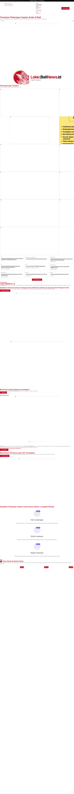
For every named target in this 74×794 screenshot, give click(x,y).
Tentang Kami (38, 5)
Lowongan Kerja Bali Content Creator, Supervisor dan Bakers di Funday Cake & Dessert (61, 259)
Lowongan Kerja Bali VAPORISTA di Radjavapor (35, 266)
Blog (37, 6)
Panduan (21, 567)
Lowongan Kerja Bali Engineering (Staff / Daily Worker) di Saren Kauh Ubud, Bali (10, 267)
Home (37, 3)
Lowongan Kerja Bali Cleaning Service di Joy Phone (36, 274)
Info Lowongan (39, 4)
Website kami (21, 523)
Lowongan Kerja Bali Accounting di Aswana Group (36, 258)
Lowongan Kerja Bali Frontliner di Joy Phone (59, 274)
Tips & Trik (46, 567)
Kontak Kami (38, 7)
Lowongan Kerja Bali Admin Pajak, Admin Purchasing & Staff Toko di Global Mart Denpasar (12, 259)
